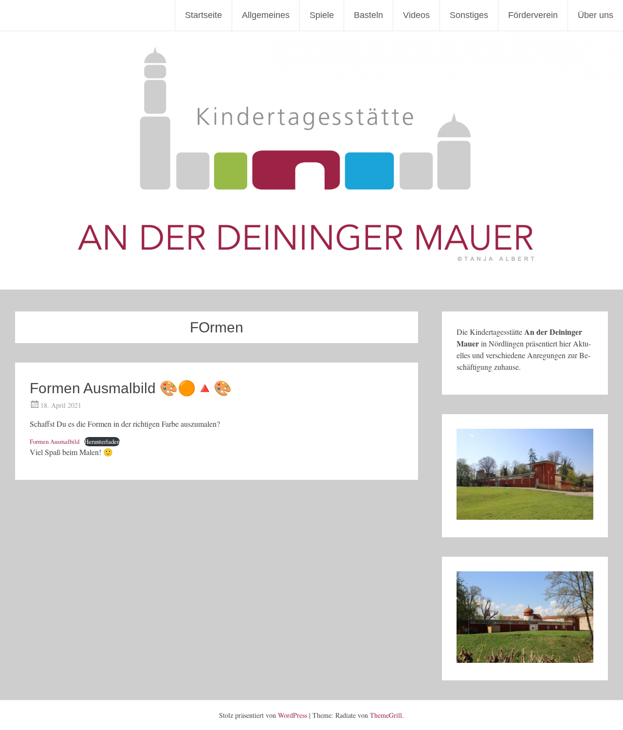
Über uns (595, 15)
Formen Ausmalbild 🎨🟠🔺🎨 (131, 388)
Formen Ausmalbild (54, 441)
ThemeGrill (386, 715)
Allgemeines (266, 15)
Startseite (203, 15)
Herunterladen (102, 441)
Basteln (368, 15)
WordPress (292, 715)
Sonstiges (469, 15)
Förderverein (533, 15)
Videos (416, 15)
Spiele (322, 15)
